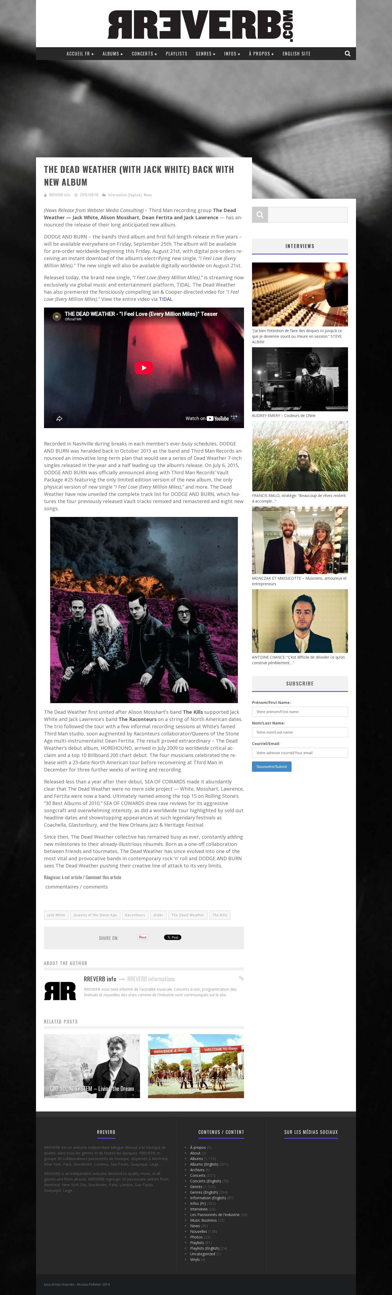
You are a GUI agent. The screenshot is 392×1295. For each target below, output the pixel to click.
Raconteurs (135, 915)
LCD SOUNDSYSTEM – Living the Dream (92, 1088)
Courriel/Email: (266, 743)
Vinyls (195, 1259)
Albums (111, 53)
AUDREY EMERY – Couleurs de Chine (283, 415)
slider (158, 915)
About (195, 1152)
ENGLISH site (297, 53)
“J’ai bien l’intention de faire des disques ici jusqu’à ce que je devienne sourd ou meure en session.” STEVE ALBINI (297, 336)
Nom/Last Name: (268, 723)
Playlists (176, 53)
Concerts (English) (205, 1181)
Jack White (56, 915)
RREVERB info (60, 194)
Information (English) (125, 194)
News (148, 194)
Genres (204, 53)
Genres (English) (204, 1192)
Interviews (199, 1209)
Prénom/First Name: (271, 702)
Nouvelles (198, 1231)
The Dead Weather (188, 915)
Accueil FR (78, 53)
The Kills (220, 915)
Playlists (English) (204, 1248)
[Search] (348, 53)
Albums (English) (204, 1164)
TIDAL (166, 299)
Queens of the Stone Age (95, 915)
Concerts (142, 53)
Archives (197, 1169)
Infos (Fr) (198, 1203)
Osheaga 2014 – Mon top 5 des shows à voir (198, 1084)
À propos (259, 53)
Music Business (203, 1220)
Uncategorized (202, 1253)
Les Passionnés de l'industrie (215, 1214)
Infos (230, 53)
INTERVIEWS (300, 245)
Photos (196, 1237)
